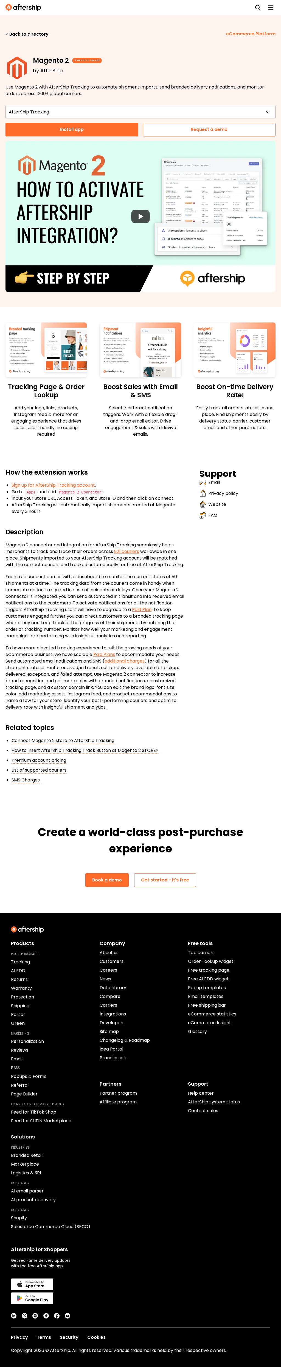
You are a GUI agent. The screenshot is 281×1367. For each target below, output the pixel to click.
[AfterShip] (24, 7)
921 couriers (126, 551)
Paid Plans (104, 654)
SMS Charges (26, 780)
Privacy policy (223, 493)
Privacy (19, 1337)
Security (69, 1337)
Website (217, 504)
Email (214, 482)
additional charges (125, 661)
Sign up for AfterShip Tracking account (53, 485)
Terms (44, 1337)
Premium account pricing (39, 760)
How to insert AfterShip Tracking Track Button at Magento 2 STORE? (85, 750)
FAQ (212, 515)
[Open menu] (271, 7)
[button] (140, 216)
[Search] (258, 7)
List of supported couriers (39, 770)
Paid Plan (141, 609)
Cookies (96, 1337)
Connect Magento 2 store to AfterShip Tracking (63, 740)
